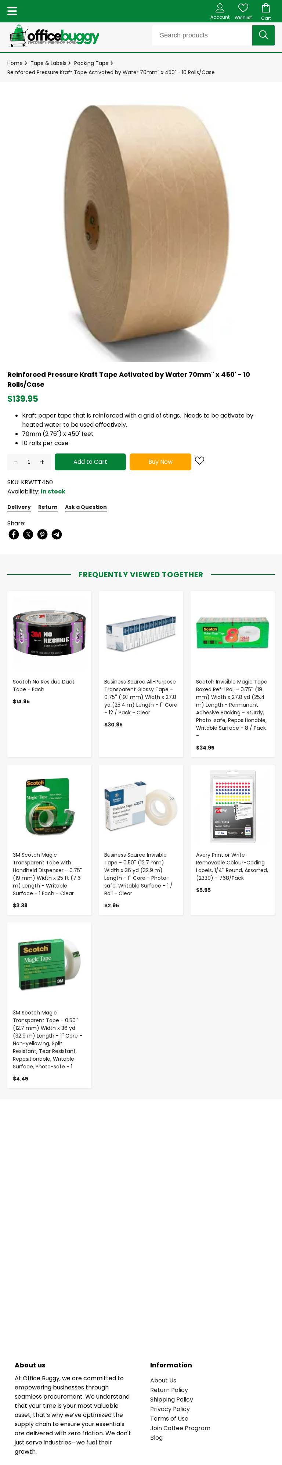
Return (48, 507)
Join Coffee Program (180, 1428)
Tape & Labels (48, 63)
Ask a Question (86, 507)
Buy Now (160, 462)
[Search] (263, 35)
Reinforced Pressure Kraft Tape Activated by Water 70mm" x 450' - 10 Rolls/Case (111, 72)
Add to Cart (90, 462)
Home (15, 63)
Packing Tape (91, 63)
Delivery (19, 507)
